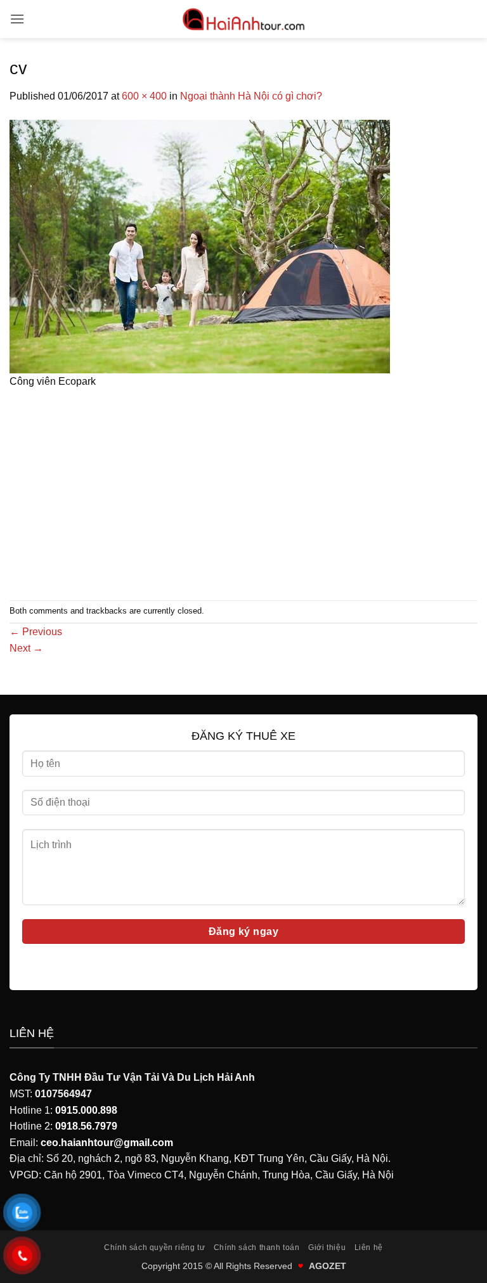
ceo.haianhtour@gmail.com (107, 1142)
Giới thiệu (327, 1247)
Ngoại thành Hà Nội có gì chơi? (251, 96)
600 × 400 (144, 96)
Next (26, 648)
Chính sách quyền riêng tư (154, 1247)
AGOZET (327, 1266)
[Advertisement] (243, 491)
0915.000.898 (86, 1110)
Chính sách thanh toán (257, 1247)
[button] (17, 18)
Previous (36, 631)
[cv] (200, 245)
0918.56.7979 (86, 1126)
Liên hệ (368, 1247)
